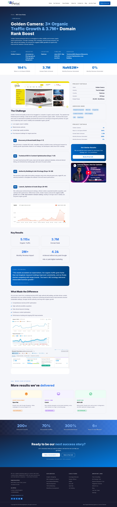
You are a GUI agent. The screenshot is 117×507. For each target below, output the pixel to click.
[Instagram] (14, 499)
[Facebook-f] (12, 499)
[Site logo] (14, 3)
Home (12, 14)
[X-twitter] (17, 499)
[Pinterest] (22, 499)
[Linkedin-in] (19, 499)
